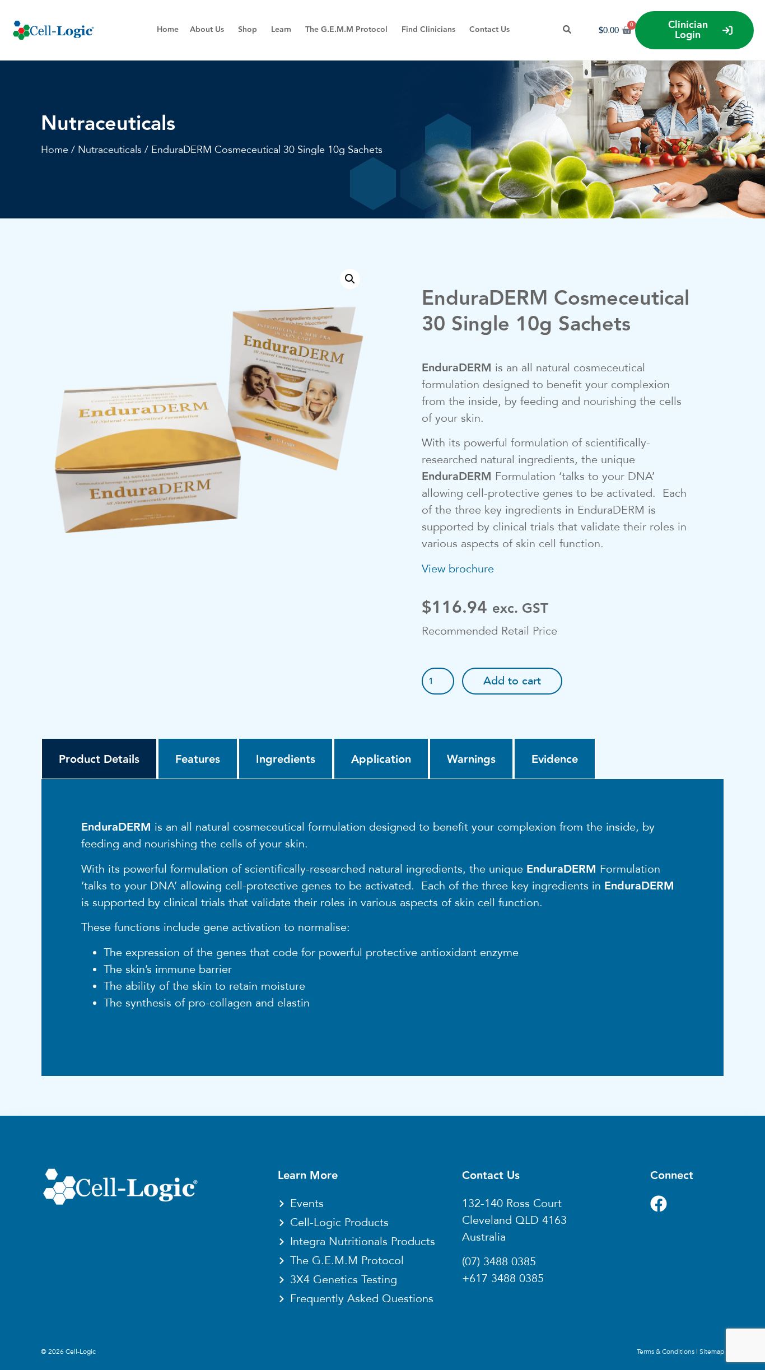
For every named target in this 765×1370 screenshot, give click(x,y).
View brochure (458, 569)
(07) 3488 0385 (499, 1262)
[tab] (99, 759)
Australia (484, 1237)
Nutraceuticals (108, 123)
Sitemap (711, 1351)
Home (54, 149)
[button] (350, 279)
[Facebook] (658, 1203)
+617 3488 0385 (503, 1278)
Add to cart (512, 681)
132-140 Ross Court (512, 1203)
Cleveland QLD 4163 (514, 1220)
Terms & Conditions (665, 1351)
